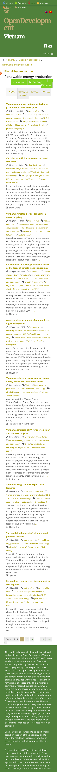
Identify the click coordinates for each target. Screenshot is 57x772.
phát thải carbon (39, 125)
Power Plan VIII (35, 179)
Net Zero (28, 125)
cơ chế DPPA (20, 337)
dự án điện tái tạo (38, 444)
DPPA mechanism (33, 337)
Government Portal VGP (33, 491)
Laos (33, 3)
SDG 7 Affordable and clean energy (31, 388)
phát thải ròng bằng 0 (15, 128)
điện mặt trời (22, 547)
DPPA (27, 444)
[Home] (3, 59)
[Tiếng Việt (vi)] (50, 12)
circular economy (30, 231)
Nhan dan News (34, 165)
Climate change (32, 114)
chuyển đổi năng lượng (34, 282)
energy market (20, 341)
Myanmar (44, 3)
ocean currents (13, 395)
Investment (25, 275)
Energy (11, 59)
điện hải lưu (11, 392)
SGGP (27, 385)
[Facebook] (45, 46)
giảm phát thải (40, 598)
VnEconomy (34, 271)
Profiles (45, 91)
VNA (19, 114)
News (12, 91)
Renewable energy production (17, 64)
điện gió (12, 547)
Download (46, 84)
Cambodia (22, 3)
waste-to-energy (24, 235)
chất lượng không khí (14, 125)
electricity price (12, 447)
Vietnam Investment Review (36, 437)
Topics (34, 91)
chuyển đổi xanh (42, 175)
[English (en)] (46, 12)
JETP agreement (26, 285)
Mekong (9, 3)
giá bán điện (25, 447)
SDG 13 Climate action (23, 278)
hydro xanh (45, 392)
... (25, 153)
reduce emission (31, 602)
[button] (46, 54)
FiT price (9, 179)
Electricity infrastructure (16, 330)
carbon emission (39, 121)
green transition (21, 179)
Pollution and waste (26, 224)
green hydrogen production (28, 392)
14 (43, 639)
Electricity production (29, 59)
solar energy (34, 547)
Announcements (23, 93)
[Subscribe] (50, 46)
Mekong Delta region (14, 602)
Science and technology (32, 118)
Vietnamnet (28, 540)
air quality (27, 121)
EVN (28, 341)
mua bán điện (37, 341)
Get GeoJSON (39, 82)
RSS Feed (21, 82)
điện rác (42, 231)
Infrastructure (33, 330)
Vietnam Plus (34, 111)
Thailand (9, 7)
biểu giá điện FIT (28, 175)
